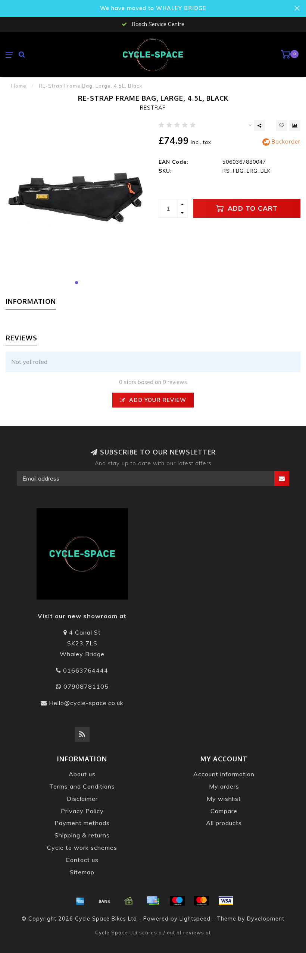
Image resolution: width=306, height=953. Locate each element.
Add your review (156, 400)
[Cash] (128, 900)
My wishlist (224, 798)
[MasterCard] (201, 900)
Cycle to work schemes (82, 847)
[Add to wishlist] (281, 125)
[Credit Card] (153, 900)
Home (18, 86)
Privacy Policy (82, 811)
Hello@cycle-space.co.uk (86, 703)
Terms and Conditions (82, 786)
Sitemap (82, 872)
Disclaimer (82, 798)
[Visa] (225, 900)
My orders (224, 786)
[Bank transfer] (104, 900)
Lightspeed (194, 918)
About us (82, 774)
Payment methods (82, 823)
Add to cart (251, 208)
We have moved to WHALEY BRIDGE (153, 8)
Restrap (153, 107)
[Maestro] (177, 900)
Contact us (82, 860)
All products (224, 823)
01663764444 (85, 670)
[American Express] (80, 900)
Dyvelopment (265, 918)
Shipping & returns (82, 835)
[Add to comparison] (294, 125)
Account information (224, 774)
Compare (223, 811)
